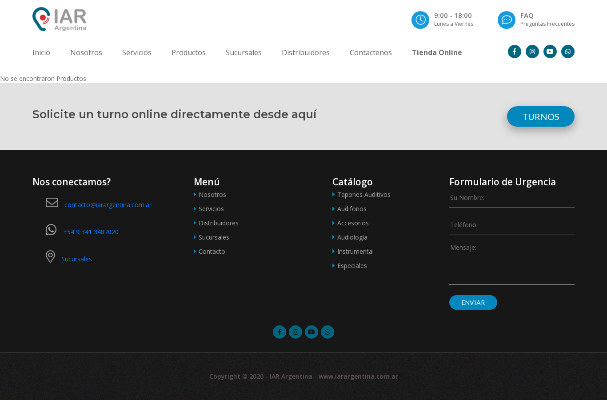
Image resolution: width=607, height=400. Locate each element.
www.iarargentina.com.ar (358, 376)
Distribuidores (306, 52)
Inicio (41, 52)
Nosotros (86, 52)
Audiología (352, 237)
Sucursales (244, 52)
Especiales (352, 265)
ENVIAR (473, 302)
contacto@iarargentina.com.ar (108, 204)
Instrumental (355, 251)
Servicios (137, 52)
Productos (189, 52)
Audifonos (352, 208)
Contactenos (371, 52)
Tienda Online (437, 52)
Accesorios (353, 223)
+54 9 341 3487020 (91, 232)
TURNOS (540, 116)
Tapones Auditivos (364, 194)
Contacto (212, 251)
